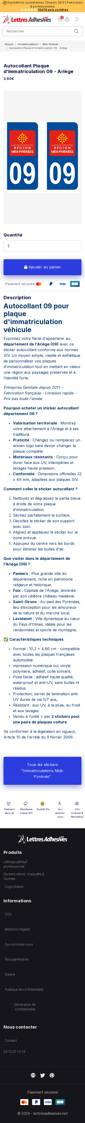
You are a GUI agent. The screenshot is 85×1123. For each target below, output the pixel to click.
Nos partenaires (17, 959)
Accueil (9, 44)
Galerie (10, 974)
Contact (11, 1040)
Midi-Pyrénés (50, 44)
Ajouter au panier (44, 267)
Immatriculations (28, 44)
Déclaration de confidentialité (24, 1007)
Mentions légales (17, 929)
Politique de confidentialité (24, 989)
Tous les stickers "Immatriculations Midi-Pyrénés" (42, 770)
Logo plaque (14, 886)
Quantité (13, 234)
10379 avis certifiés (53, 10)
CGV (8, 914)
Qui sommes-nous (19, 944)
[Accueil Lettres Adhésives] (26, 19)
